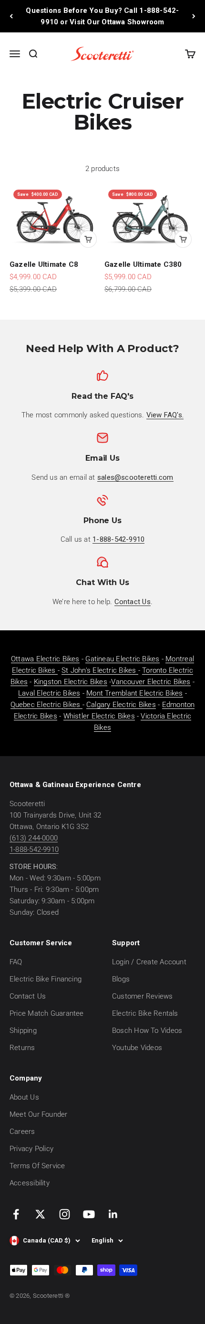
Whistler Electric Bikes (99, 716)
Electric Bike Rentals (145, 1013)
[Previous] (11, 16)
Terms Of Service (37, 1166)
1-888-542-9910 (34, 849)
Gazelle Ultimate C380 (143, 264)
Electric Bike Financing (46, 979)
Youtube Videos (137, 1047)
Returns (22, 1047)
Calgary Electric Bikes (121, 704)
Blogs (121, 979)
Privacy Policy (31, 1148)
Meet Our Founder (39, 1114)
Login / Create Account (149, 962)
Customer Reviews (142, 996)
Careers (22, 1131)
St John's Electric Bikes (100, 670)
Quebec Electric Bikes (46, 704)
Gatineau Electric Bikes (122, 659)
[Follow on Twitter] (40, 1214)
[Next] (193, 16)
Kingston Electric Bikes (70, 681)
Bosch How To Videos (147, 1030)
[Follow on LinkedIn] (113, 1214)
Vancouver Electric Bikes (150, 681)
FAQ (16, 962)
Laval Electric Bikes (49, 693)
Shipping (23, 1030)
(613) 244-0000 (34, 838)
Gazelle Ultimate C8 (44, 264)
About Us (24, 1097)
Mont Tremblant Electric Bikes (134, 693)
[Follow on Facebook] (16, 1214)
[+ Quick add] (88, 239)
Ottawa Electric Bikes (45, 659)
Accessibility (30, 1183)
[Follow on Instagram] (64, 1214)
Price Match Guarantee (47, 1013)
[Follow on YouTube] (88, 1214)
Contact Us (28, 996)
